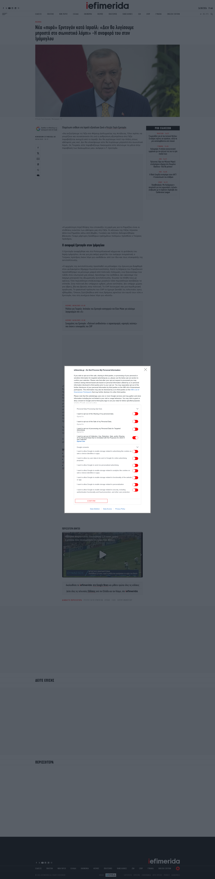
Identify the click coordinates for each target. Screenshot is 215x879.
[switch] (135, 413)
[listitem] (107, 409)
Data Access (107, 509)
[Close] (146, 370)
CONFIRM (91, 501)
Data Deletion (95, 509)
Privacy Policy (120, 509)
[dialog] (107, 439)
